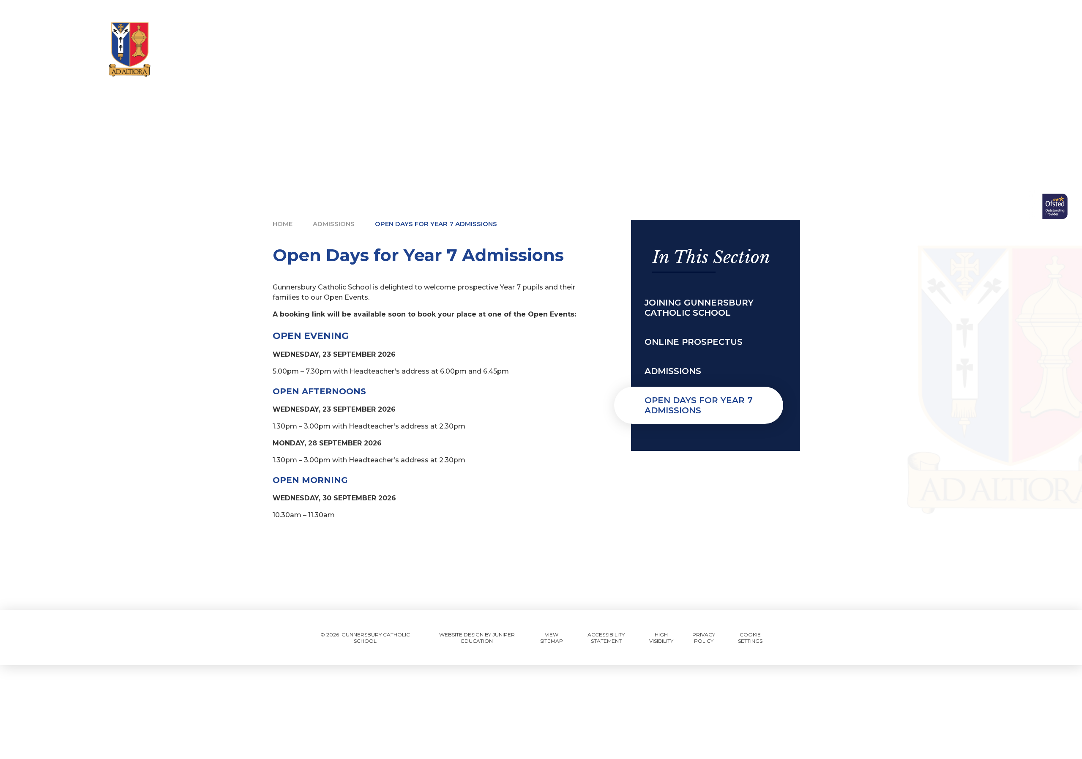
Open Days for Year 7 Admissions (436, 224)
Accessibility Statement (606, 637)
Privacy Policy (703, 637)
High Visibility (661, 637)
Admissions (334, 224)
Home (282, 224)
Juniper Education (488, 637)
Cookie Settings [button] (750, 637)
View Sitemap (551, 637)
